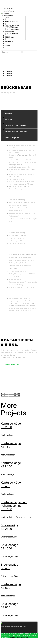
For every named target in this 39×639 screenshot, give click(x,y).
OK (11, 637)
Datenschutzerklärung (20, 637)
